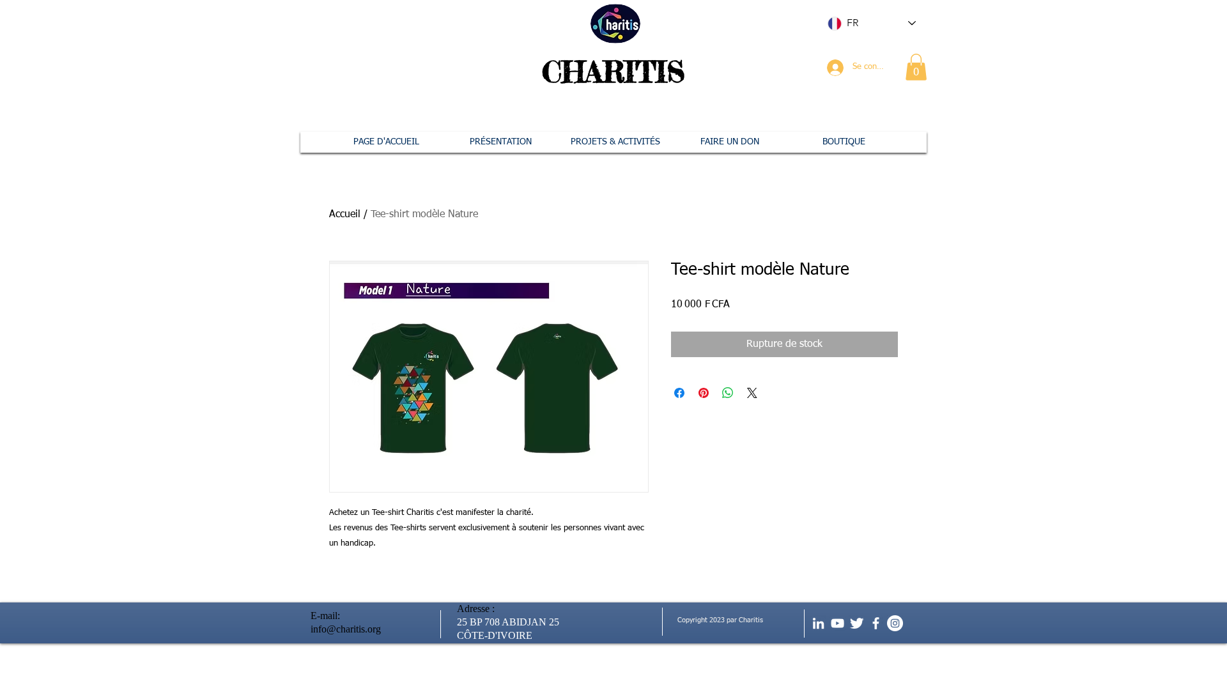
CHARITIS (613, 71)
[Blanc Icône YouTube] (837, 623)
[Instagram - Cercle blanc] (895, 623)
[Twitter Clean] (857, 623)
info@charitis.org (346, 629)
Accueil (344, 215)
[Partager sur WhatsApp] (728, 393)
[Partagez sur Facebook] (679, 393)
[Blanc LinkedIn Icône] (818, 623)
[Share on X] (752, 393)
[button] (916, 67)
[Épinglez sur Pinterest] (703, 393)
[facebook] (876, 623)
